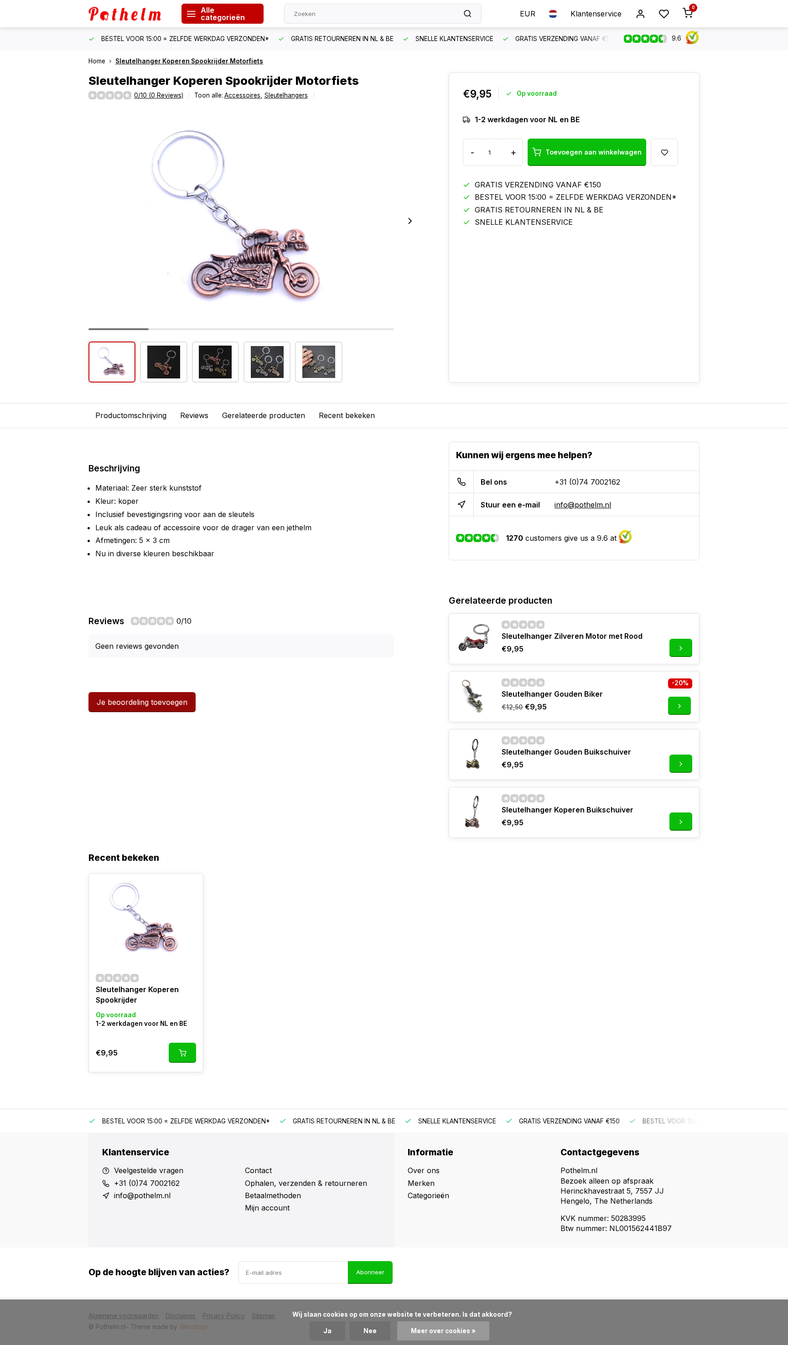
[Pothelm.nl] (128, 13)
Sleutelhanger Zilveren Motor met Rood (572, 636)
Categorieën (428, 1195)
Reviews (194, 415)
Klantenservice (596, 13)
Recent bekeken (347, 415)
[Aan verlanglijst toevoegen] (189, 887)
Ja (327, 1331)
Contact (258, 1170)
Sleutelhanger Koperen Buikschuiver (567, 809)
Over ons (424, 1170)
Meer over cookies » (443, 1331)
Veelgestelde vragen (148, 1170)
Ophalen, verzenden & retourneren (306, 1183)
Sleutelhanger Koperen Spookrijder (137, 994)
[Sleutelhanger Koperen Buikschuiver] (474, 812)
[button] (410, 220)
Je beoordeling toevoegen (142, 702)
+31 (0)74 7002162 (587, 481)
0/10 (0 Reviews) (158, 95)
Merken (421, 1183)
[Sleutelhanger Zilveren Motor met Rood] (474, 639)
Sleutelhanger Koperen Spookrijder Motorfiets (189, 61)
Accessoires (243, 95)
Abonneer (370, 1272)
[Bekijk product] (182, 1053)
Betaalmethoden (273, 1195)
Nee (370, 1331)
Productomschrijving (130, 415)
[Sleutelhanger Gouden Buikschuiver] (474, 754)
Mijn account (267, 1207)
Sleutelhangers (286, 95)
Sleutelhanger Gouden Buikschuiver (566, 751)
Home (96, 61)
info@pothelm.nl (583, 504)
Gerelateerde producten (263, 415)
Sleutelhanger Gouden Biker (552, 693)
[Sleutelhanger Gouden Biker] (474, 696)
